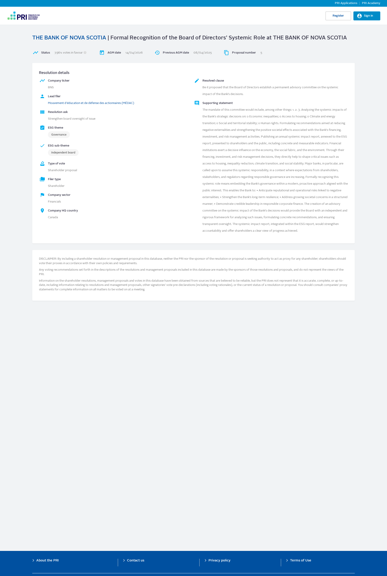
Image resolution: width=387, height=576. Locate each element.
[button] (85, 52)
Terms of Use (300, 560)
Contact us (135, 560)
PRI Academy (371, 3)
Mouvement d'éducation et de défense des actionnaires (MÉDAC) (91, 103)
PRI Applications (346, 3)
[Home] (23, 15)
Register (338, 15)
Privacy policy (219, 560)
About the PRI (47, 560)
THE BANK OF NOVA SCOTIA (69, 38)
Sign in (368, 15)
